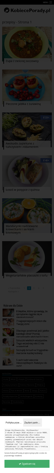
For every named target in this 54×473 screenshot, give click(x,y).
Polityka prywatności (14, 422)
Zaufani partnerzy (33, 422)
